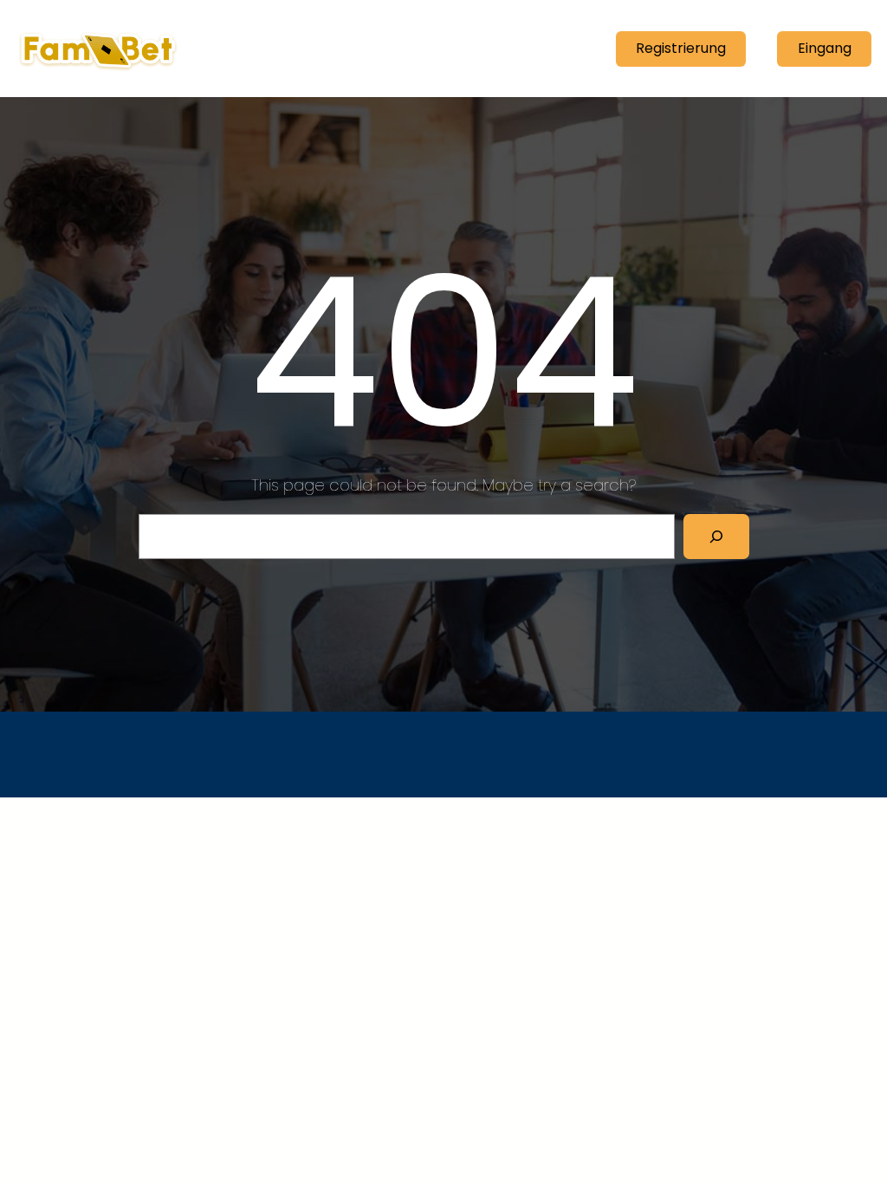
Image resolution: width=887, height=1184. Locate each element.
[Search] (716, 536)
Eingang (824, 48)
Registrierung (681, 48)
